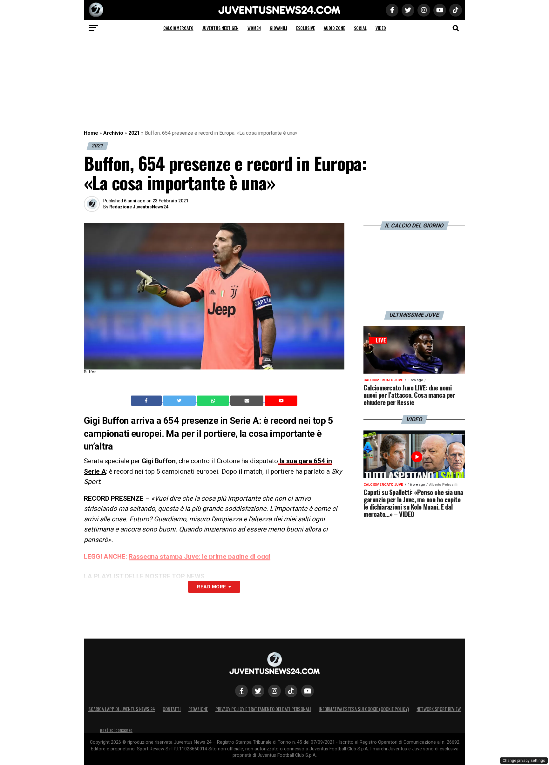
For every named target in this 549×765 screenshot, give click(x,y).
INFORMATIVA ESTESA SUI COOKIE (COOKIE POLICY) (364, 709)
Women (254, 27)
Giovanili (278, 27)
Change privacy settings (524, 760)
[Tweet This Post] (180, 401)
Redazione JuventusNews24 (138, 206)
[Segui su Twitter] (258, 691)
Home (91, 133)
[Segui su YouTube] (307, 691)
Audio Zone (334, 27)
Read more (211, 587)
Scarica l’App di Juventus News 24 (121, 709)
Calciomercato (178, 27)
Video (381, 27)
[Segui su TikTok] (291, 691)
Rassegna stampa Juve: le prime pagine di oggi (199, 556)
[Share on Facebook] (147, 401)
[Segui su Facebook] (241, 691)
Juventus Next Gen (220, 27)
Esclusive (305, 27)
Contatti (172, 709)
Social (360, 27)
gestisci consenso (116, 730)
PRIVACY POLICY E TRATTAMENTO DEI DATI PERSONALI (263, 709)
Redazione (198, 709)
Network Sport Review (439, 709)
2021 (134, 133)
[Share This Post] (214, 401)
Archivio (113, 133)
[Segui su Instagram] (274, 691)
